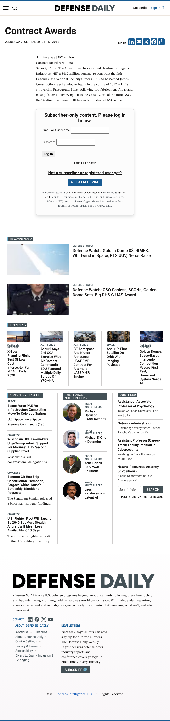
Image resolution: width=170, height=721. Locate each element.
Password (49, 142)
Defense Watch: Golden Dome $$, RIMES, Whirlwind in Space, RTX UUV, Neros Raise (112, 253)
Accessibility (24, 651)
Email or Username (56, 130)
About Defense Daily (29, 637)
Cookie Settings (26, 641)
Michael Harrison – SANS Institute (96, 415)
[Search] (14, 8)
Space (111, 345)
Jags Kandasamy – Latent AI (95, 493)
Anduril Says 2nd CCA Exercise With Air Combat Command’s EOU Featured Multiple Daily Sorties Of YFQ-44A (50, 365)
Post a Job (128, 497)
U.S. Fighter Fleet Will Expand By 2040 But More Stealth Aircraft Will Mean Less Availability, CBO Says (29, 524)
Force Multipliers (93, 405)
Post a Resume (153, 497)
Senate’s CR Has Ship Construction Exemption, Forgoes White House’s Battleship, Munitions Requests (25, 485)
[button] (5, 8)
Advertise (21, 632)
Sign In (156, 8)
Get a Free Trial (85, 182)
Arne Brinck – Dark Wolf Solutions (95, 467)
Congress (13, 435)
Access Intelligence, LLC (75, 694)
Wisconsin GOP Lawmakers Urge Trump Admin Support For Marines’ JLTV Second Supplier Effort (27, 445)
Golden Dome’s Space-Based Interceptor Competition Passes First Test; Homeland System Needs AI (151, 367)
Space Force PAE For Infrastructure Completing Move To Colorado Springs (27, 409)
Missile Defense (13, 346)
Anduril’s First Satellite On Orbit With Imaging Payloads (117, 357)
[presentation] (72, 412)
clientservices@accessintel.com (84, 193)
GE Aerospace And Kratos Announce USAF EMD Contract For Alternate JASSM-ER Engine (84, 362)
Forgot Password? (85, 163)
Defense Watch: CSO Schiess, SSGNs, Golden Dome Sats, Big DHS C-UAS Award (115, 292)
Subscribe (140, 8)
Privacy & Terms (26, 646)
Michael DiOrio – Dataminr (96, 439)
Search (152, 490)
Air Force (47, 345)
